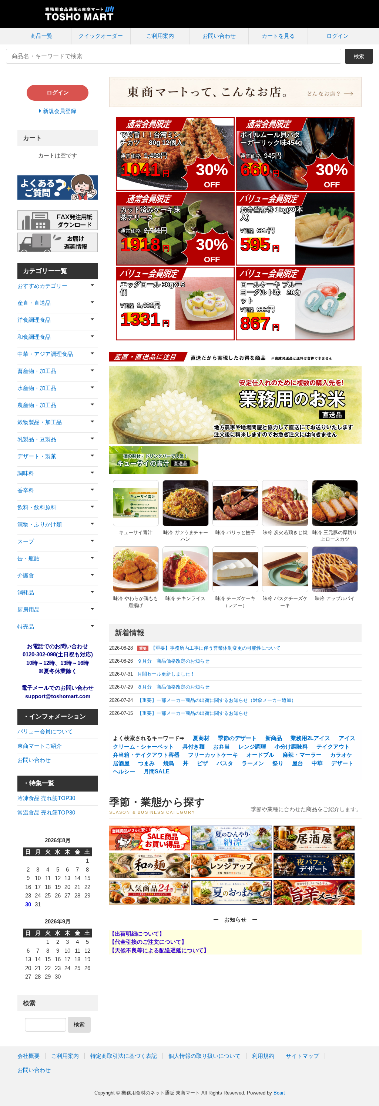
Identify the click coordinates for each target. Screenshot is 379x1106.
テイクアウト (332, 746)
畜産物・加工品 (36, 371)
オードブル (259, 755)
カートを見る (278, 36)
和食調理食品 (34, 337)
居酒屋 (121, 763)
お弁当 (221, 746)
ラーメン (252, 763)
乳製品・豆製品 (36, 439)
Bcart (279, 1093)
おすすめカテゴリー (42, 286)
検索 (359, 56)
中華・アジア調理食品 (45, 354)
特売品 (25, 626)
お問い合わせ (219, 36)
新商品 (273, 738)
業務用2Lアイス (309, 738)
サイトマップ (302, 1056)
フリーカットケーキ (212, 755)
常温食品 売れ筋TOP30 (46, 812)
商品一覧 (41, 36)
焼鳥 (168, 763)
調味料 (25, 473)
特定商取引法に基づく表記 (123, 1056)
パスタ (224, 763)
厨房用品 (28, 609)
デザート (341, 763)
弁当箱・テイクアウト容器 (146, 755)
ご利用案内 (160, 36)
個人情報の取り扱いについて (204, 1056)
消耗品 (25, 592)
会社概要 (28, 1056)
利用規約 (263, 1056)
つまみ (146, 763)
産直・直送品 (34, 303)
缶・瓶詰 (28, 558)
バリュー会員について (45, 731)
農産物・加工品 (36, 405)
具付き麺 (193, 746)
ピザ (201, 763)
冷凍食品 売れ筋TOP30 (46, 798)
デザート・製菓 (36, 456)
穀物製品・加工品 (39, 422)
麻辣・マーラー (301, 755)
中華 (316, 763)
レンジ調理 (251, 746)
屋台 (297, 763)
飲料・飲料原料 (36, 507)
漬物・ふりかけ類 (39, 524)
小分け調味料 (290, 746)
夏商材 (200, 738)
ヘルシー (124, 771)
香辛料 (25, 490)
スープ (25, 541)
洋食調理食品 (34, 320)
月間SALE (156, 771)
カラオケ (340, 755)
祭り (277, 763)
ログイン (337, 36)
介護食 (25, 575)
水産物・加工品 (36, 388)
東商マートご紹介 (39, 746)
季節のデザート (237, 738)
